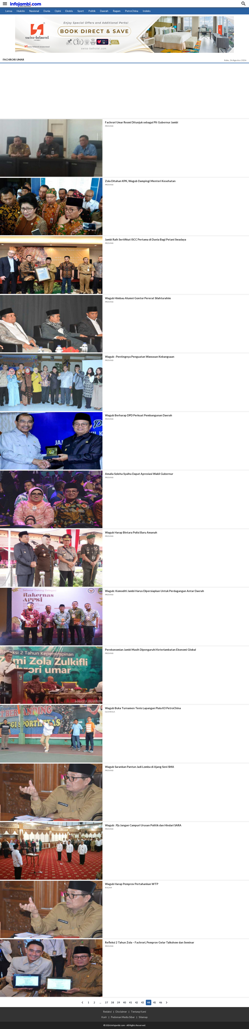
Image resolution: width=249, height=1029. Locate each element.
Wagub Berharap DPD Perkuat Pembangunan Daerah (138, 415)
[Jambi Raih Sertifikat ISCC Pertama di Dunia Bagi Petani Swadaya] (51, 265)
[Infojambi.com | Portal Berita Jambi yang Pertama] (25, 4)
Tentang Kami (138, 1011)
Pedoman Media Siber (123, 1017)
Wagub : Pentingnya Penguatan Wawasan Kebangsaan (139, 356)
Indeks (147, 10)
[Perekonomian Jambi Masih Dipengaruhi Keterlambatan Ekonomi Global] (51, 675)
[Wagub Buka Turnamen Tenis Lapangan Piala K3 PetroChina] (51, 734)
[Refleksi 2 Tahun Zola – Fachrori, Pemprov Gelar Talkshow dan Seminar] (51, 968)
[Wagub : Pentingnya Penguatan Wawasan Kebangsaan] (51, 382)
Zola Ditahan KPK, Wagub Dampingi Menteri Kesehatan (140, 181)
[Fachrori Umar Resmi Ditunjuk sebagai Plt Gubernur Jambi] (51, 148)
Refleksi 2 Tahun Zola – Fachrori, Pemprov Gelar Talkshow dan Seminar (149, 942)
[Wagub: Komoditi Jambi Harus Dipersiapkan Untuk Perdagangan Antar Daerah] (51, 616)
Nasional (34, 10)
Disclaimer (121, 1011)
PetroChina (131, 10)
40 (124, 1002)
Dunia (47, 10)
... (100, 1002)
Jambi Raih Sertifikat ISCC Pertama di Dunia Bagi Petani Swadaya (145, 239)
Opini (58, 10)
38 (112, 1002)
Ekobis (69, 10)
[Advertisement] (124, 90)
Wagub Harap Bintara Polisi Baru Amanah (131, 532)
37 (106, 1002)
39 (118, 1002)
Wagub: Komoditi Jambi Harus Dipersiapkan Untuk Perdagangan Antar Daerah (154, 591)
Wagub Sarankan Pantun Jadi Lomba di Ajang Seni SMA (139, 766)
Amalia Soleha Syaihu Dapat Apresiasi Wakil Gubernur (139, 473)
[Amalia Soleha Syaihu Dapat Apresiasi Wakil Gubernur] (51, 499)
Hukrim (21, 10)
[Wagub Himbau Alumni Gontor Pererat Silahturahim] (51, 324)
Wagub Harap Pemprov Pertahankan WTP (131, 884)
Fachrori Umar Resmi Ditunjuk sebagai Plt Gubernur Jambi (141, 122)
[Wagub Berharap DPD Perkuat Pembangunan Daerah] (51, 441)
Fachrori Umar (13, 59)
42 (136, 1002)
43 (142, 1002)
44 (148, 1002)
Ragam (116, 10)
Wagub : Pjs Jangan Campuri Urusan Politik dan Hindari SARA (143, 825)
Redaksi (107, 1011)
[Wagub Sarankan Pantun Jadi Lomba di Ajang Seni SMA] (51, 792)
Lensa (8, 10)
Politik (92, 10)
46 (160, 1002)
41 (130, 1002)
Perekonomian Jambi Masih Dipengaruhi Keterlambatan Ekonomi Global (150, 649)
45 (154, 1002)
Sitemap (143, 1017)
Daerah (104, 10)
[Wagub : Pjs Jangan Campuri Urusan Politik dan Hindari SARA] (51, 851)
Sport (80, 10)
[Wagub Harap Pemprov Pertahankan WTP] (51, 909)
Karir (104, 1017)
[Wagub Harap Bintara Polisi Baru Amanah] (51, 558)
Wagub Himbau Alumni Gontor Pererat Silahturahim (138, 298)
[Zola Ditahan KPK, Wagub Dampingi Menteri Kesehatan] (51, 206)
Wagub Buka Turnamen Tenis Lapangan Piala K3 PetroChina (143, 708)
